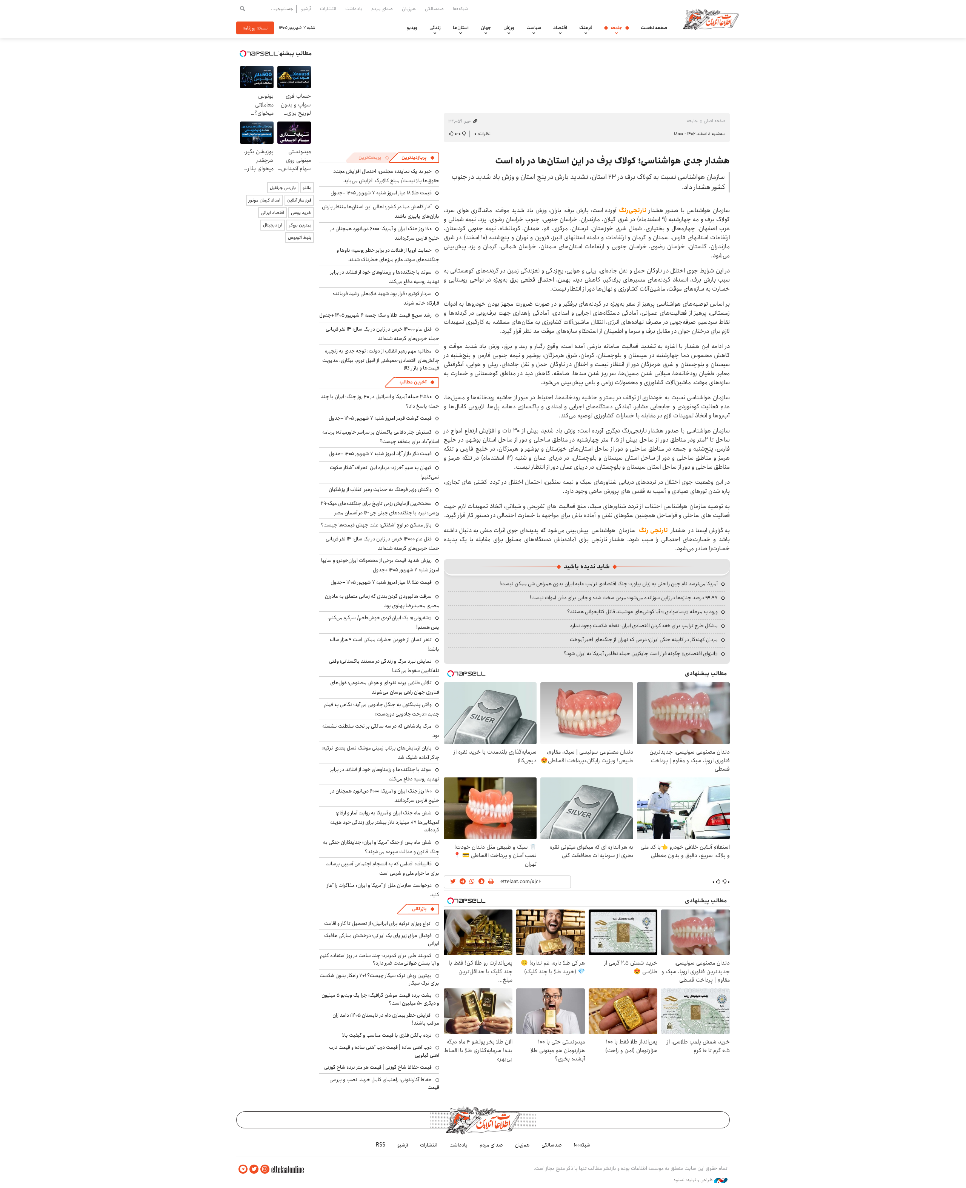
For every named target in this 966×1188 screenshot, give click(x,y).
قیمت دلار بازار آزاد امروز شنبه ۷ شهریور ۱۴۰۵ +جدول (380, 453)
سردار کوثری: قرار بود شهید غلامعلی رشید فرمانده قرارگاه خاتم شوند (385, 298)
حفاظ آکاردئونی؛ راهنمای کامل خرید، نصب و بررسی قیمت (384, 1083)
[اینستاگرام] (264, 1169)
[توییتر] (253, 1169)
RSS (380, 1145)
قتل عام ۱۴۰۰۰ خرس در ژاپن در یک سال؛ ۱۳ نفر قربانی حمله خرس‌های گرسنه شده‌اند (382, 334)
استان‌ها (461, 27)
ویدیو (412, 27)
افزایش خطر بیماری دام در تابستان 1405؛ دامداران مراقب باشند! (385, 1019)
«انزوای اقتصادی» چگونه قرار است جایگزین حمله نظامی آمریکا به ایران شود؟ (641, 653)
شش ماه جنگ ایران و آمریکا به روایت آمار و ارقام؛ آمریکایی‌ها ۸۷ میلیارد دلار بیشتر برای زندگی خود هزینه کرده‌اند (384, 821)
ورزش (508, 27)
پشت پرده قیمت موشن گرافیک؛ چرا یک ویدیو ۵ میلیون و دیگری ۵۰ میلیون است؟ (380, 999)
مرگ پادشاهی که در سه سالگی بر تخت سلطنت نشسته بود (380, 731)
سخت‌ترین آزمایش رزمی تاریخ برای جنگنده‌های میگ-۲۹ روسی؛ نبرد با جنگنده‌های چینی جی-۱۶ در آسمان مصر (380, 508)
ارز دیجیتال (272, 225)
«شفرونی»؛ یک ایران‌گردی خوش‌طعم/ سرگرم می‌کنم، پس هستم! (383, 622)
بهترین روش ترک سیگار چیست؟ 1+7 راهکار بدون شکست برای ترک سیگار (379, 979)
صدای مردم (382, 8)
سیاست (533, 27)
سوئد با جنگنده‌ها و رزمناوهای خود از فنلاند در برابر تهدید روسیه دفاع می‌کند (384, 277)
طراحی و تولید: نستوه (694, 1180)
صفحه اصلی (714, 121)
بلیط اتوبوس (299, 237)
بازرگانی (419, 909)
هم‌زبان (409, 8)
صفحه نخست (654, 27)
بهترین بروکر (300, 225)
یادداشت (353, 8)
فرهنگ (585, 27)
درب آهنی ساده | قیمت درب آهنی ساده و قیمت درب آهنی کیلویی (384, 1051)
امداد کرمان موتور (264, 200)
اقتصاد (560, 27)
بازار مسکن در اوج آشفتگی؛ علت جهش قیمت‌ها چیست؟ (376, 525)
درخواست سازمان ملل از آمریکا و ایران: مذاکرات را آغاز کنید (383, 890)
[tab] (418, 157)
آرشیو (306, 8)
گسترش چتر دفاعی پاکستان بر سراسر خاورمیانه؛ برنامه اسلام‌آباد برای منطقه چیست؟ (380, 437)
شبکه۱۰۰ (460, 8)
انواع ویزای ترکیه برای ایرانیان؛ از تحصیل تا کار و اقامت (378, 923)
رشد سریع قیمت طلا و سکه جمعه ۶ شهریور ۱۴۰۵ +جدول (375, 315)
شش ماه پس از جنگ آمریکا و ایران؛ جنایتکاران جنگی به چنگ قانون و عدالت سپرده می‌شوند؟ (381, 847)
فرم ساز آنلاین (299, 200)
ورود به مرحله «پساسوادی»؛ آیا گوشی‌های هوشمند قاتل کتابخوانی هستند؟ (642, 612)
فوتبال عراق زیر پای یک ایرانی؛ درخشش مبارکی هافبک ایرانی (381, 939)
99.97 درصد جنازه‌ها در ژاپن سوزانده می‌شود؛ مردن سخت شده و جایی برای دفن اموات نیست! (624, 598)
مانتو (307, 187)
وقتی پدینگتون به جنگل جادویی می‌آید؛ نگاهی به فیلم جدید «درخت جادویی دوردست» (381, 709)
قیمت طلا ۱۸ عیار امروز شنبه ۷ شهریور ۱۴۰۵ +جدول (381, 193)
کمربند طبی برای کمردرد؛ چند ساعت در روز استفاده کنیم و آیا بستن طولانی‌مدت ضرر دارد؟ (379, 959)
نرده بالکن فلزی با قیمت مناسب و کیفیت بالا (387, 1035)
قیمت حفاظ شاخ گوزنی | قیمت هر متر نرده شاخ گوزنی (378, 1067)
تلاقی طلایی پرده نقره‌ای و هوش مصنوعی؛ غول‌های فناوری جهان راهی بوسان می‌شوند (384, 687)
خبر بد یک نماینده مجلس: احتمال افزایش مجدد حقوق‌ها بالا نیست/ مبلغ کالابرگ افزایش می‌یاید (386, 176)
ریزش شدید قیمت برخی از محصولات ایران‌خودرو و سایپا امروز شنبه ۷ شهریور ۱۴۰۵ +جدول (380, 565)
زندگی (435, 27)
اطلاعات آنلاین (711, 19)
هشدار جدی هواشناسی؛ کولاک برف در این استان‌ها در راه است (612, 161)
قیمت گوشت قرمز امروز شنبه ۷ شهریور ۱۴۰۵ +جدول (380, 418)
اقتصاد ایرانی (272, 212)
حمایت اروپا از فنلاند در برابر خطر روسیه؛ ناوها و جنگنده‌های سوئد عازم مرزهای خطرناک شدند (388, 255)
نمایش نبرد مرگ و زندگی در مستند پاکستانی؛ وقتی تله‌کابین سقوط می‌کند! (384, 666)
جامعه (617, 27)
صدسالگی (434, 8)
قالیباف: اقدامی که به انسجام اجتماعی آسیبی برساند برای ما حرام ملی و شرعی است (382, 868)
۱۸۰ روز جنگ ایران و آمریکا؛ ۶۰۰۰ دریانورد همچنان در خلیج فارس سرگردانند (384, 233)
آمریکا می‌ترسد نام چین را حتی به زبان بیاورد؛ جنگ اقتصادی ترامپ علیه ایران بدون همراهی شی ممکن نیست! (609, 584)
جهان (486, 27)
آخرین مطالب (413, 382)
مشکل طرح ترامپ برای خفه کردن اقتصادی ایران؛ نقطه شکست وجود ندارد (644, 626)
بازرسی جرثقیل (283, 187)
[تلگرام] (243, 1169)
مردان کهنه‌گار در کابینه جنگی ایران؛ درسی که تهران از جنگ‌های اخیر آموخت (644, 640)
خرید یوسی (301, 212)
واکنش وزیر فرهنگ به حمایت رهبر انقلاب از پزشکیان (380, 489)
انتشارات (328, 8)
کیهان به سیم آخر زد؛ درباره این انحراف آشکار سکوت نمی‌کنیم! (384, 472)
